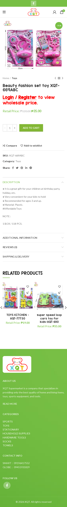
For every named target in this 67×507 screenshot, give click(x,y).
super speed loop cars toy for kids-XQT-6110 (49, 318)
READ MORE (10, 403)
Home (6, 78)
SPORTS (8, 421)
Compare (11, 145)
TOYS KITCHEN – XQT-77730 (17, 316)
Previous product (55, 78)
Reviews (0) (10, 247)
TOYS (6, 425)
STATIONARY (11, 429)
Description (11, 182)
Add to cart (31, 127)
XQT (27, 501)
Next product (62, 78)
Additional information (20, 237)
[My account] (54, 12)
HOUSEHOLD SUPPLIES (16, 433)
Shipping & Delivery (16, 256)
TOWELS (8, 445)
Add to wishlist (33, 145)
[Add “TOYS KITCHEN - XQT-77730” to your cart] (28, 293)
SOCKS (7, 441)
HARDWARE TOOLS (14, 437)
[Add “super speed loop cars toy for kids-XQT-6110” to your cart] (59, 293)
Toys (14, 78)
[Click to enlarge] (9, 65)
